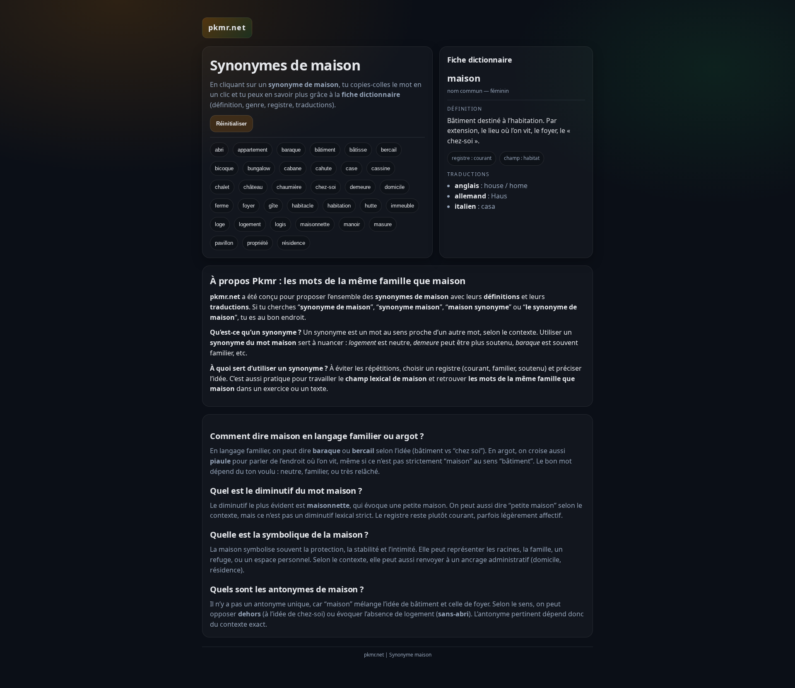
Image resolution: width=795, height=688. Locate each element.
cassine (380, 168)
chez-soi (326, 187)
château (253, 187)
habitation (339, 206)
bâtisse (358, 150)
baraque (291, 150)
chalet (222, 187)
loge (220, 224)
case (351, 168)
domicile (395, 187)
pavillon (224, 243)
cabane (292, 168)
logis (280, 224)
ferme (222, 206)
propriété (257, 243)
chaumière (289, 187)
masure (383, 224)
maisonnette (315, 224)
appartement (252, 150)
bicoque (224, 168)
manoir (352, 224)
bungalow (259, 168)
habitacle (302, 206)
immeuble (402, 206)
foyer (249, 206)
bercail (389, 150)
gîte (273, 206)
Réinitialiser (231, 124)
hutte (371, 206)
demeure (360, 187)
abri (219, 150)
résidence (293, 243)
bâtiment (325, 150)
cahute (324, 168)
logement (250, 224)
